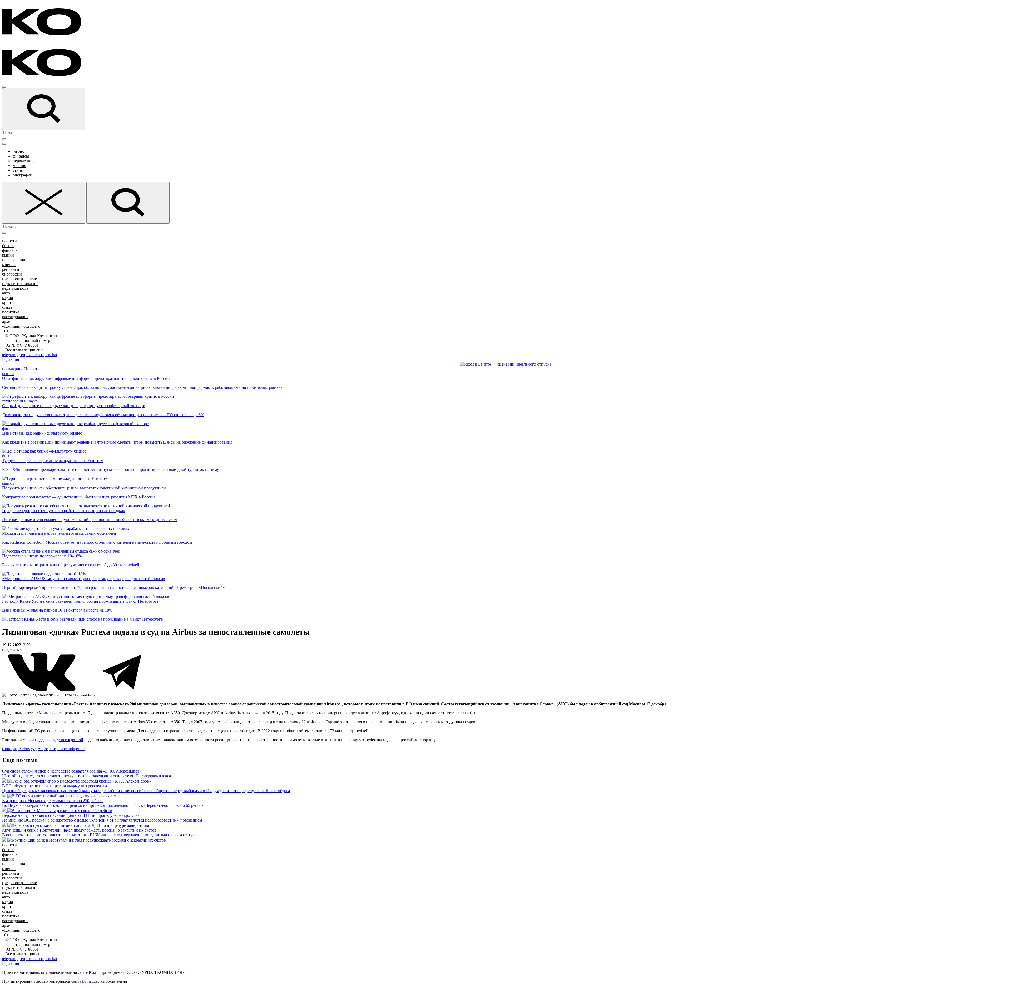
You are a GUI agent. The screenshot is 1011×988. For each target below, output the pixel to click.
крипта (8, 302)
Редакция (10, 359)
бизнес (19, 151)
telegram (9, 354)
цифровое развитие (19, 279)
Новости (32, 369)
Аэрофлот (47, 748)
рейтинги (10, 269)
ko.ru (86, 981)
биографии (22, 175)
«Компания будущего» (22, 326)
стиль (18, 170)
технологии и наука (20, 401)
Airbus (24, 748)
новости (9, 241)
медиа (7, 298)
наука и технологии (20, 283)
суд (34, 748)
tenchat (51, 354)
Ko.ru (93, 972)
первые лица (24, 161)
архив (7, 321)
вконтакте (35, 354)
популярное (12, 369)
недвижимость (15, 288)
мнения (19, 165)
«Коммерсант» (50, 713)
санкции (9, 748)
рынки (8, 255)
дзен (21, 354)
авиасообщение (71, 748)
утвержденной (70, 740)
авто (6, 293)
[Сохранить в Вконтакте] (42, 690)
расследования (15, 316)
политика (10, 312)
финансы (21, 156)
